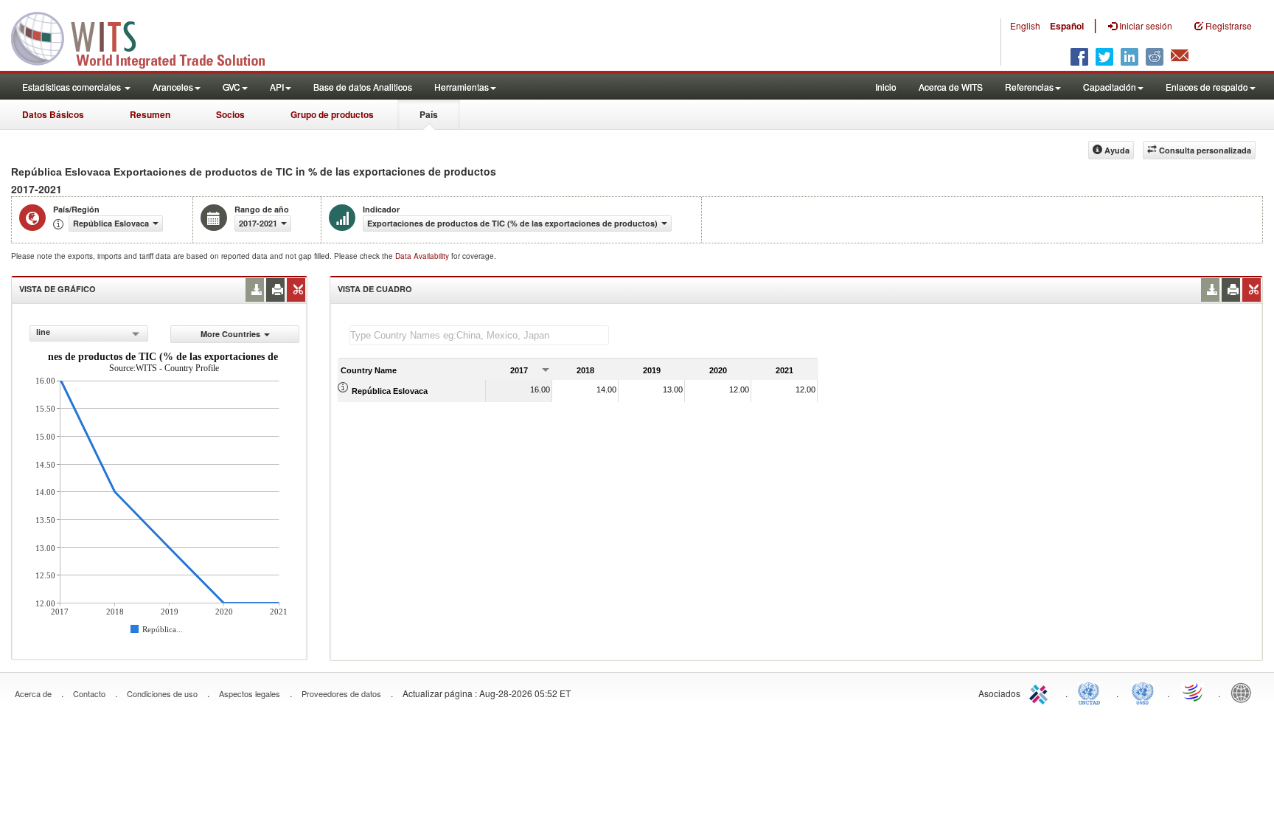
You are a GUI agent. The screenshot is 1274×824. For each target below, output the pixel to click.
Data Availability (423, 256)
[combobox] (88, 333)
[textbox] (479, 335)
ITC (1041, 692)
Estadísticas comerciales (72, 86)
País (429, 114)
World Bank (1244, 692)
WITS (147, 37)
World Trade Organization (1193, 692)
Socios (230, 114)
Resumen (150, 114)
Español (1067, 25)
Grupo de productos (332, 114)
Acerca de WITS (951, 86)
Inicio (886, 86)
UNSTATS (1143, 692)
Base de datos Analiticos (362, 86)
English (1025, 25)
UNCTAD (1092, 692)
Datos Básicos (53, 114)
